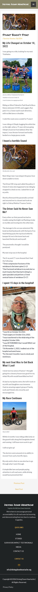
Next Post (19, 489)
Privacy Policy (8, 587)
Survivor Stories (9, 38)
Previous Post (19, 483)
